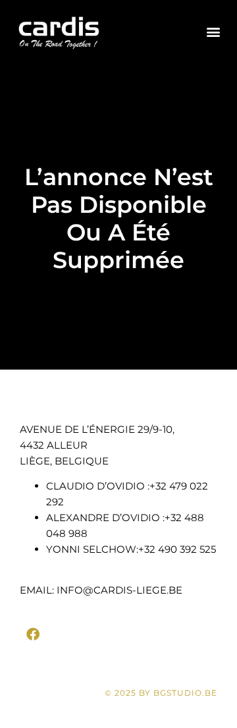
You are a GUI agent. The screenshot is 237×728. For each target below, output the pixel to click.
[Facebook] (33, 634)
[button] (213, 32)
